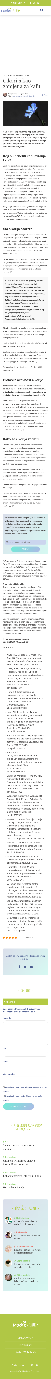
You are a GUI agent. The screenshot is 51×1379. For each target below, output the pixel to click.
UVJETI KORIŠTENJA (25, 1352)
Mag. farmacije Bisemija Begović (23, 96)
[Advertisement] (25, 43)
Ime (5, 1048)
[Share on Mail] (31, 967)
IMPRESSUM (25, 1345)
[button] (42, 10)
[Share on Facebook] (19, 967)
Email (6, 1061)
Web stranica (9, 1074)
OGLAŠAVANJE (25, 1338)
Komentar (7, 1018)
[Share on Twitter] (25, 967)
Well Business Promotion (29, 1371)
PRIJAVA (25, 549)
